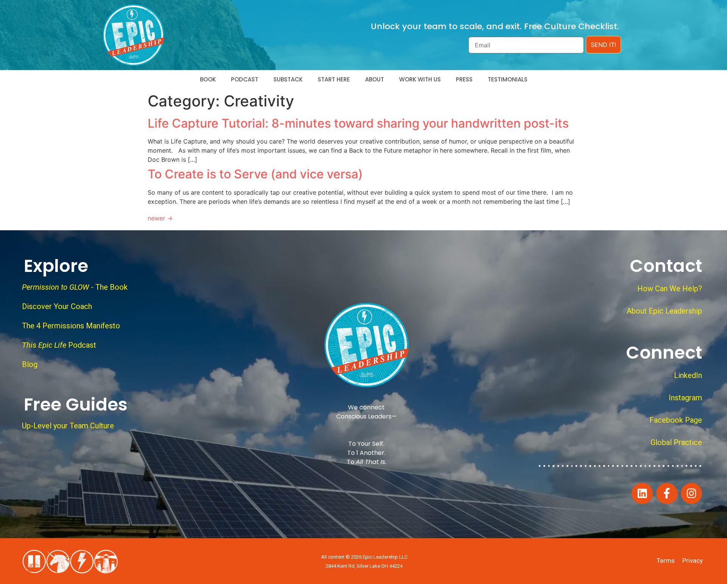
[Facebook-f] (666, 493)
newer (160, 218)
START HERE (334, 79)
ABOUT (374, 79)
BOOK (208, 79)
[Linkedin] (642, 493)
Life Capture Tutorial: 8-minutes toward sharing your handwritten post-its (358, 123)
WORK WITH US (420, 79)
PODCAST (244, 79)
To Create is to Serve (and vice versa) (255, 174)
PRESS (464, 79)
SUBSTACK (288, 79)
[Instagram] (691, 493)
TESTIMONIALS (507, 79)
